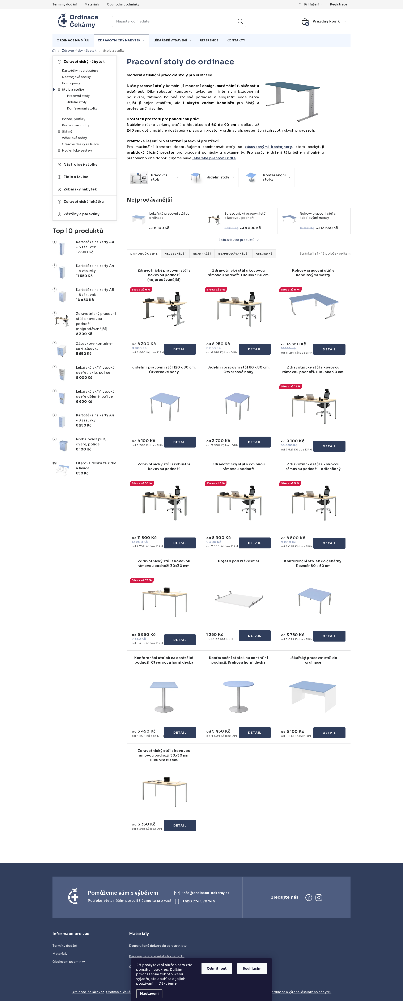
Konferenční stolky (82, 108)
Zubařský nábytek (80, 189)
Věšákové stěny (74, 138)
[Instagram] (318, 897)
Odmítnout (217, 968)
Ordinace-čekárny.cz (88, 992)
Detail (180, 349)
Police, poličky (73, 119)
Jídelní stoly (77, 102)
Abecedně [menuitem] (264, 253)
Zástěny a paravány (81, 214)
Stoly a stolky (73, 89)
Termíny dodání (64, 4)
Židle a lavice (76, 177)
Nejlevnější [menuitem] (175, 253)
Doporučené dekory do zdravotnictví (158, 946)
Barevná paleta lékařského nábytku (156, 956)
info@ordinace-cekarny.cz (205, 893)
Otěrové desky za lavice (80, 144)
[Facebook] (308, 897)
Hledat (240, 21)
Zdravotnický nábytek (84, 61)
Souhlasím (252, 968)
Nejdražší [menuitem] (202, 253)
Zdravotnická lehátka (84, 201)
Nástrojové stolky (76, 77)
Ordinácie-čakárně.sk (123, 992)
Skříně (67, 131)
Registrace (338, 4)
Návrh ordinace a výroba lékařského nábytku (296, 992)
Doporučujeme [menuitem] (144, 253)
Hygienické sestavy (77, 150)
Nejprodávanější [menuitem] (233, 253)
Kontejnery (71, 83)
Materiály (92, 4)
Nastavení (149, 993)
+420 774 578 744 (198, 901)
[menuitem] (72, 40)
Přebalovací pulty (76, 125)
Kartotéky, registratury (80, 71)
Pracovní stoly (78, 96)
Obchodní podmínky (123, 4)
